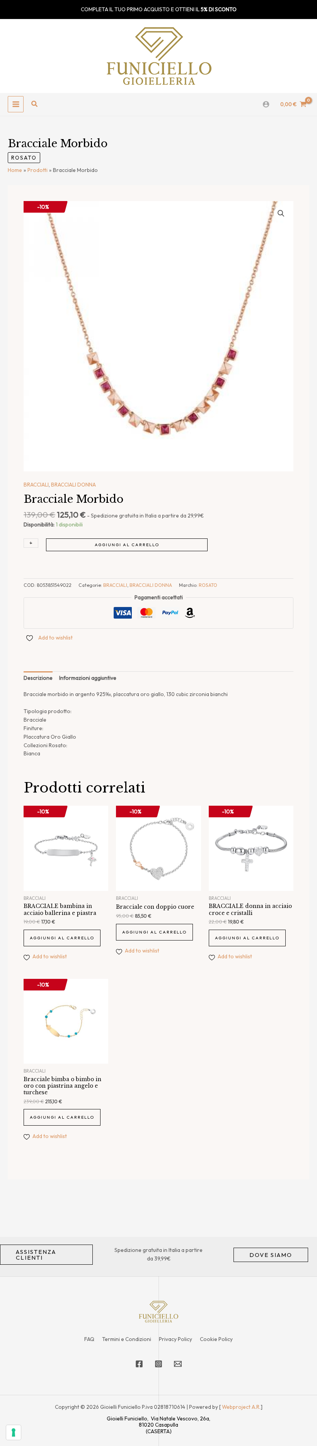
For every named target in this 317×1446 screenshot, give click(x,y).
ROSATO (24, 157)
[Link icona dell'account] (265, 104)
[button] (34, 104)
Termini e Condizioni (126, 1339)
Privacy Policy (175, 1339)
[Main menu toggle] (16, 104)
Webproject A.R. (241, 1406)
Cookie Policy (216, 1339)
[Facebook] (139, 1364)
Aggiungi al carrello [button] (62, 938)
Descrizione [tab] (38, 677)
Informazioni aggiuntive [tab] (87, 677)
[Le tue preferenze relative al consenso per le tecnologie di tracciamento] (13, 1432)
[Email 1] (178, 1364)
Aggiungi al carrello (127, 544)
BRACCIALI (36, 484)
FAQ (89, 1339)
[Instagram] (158, 1364)
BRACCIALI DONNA (73, 484)
